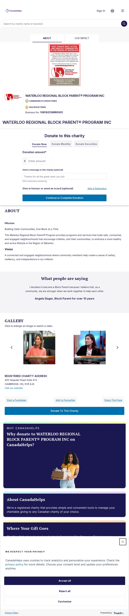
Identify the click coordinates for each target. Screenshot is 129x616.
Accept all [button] (65, 580)
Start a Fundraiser (16, 400)
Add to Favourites (65, 400)
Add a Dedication (97, 188)
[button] (122, 541)
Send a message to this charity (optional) (43, 170)
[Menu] (122, 10)
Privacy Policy (11, 612)
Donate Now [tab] (39, 144)
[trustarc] (118, 612)
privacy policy (14, 564)
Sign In (101, 10)
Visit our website (14, 388)
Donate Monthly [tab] (61, 144)
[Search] (124, 24)
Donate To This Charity (64, 410)
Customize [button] (64, 601)
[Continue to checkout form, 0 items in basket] (113, 10)
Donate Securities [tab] (86, 144)
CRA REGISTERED (37, 107)
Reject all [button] (64, 591)
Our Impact (82, 38)
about (47, 38)
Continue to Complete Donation (64, 197)
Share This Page (113, 400)
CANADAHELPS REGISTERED (43, 101)
